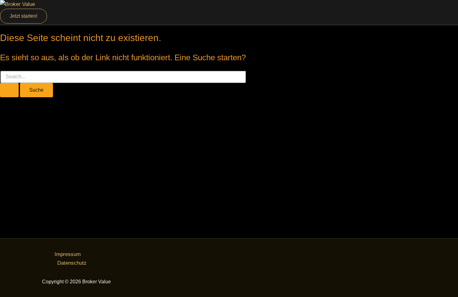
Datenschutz (72, 263)
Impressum (68, 254)
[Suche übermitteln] (9, 90)
